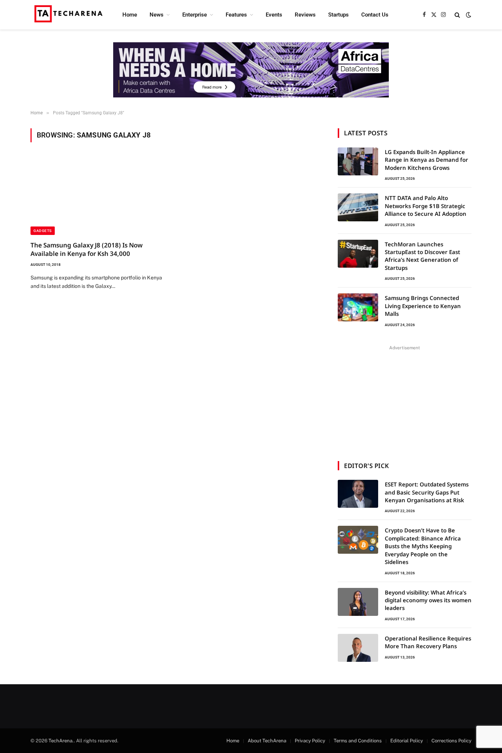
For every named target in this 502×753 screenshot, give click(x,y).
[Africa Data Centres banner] (251, 69)
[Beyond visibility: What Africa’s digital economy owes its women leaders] (358, 602)
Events (274, 14)
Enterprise (194, 14)
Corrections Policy (451, 740)
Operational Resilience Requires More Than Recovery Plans (428, 642)
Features (236, 14)
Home (129, 14)
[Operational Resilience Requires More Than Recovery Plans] (358, 648)
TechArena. (61, 740)
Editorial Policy (406, 740)
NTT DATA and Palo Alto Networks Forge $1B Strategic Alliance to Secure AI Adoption (425, 205)
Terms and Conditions (358, 740)
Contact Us (374, 14)
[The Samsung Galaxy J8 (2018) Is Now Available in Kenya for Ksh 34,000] (100, 196)
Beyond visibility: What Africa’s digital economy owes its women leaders (428, 600)
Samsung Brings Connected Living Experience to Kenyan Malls (423, 305)
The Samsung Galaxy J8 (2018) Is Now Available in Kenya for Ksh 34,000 (87, 249)
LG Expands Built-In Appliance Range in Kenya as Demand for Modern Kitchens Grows (426, 159)
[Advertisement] (404, 399)
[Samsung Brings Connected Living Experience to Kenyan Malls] (358, 307)
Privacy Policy (310, 740)
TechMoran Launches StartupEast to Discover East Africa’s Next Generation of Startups (422, 255)
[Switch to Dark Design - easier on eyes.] (467, 15)
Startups (338, 14)
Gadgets (42, 231)
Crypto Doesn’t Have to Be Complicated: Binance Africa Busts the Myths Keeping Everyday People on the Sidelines (423, 546)
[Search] (457, 15)
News (157, 14)
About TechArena (267, 740)
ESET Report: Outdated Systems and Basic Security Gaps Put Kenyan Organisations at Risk (427, 492)
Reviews (305, 14)
